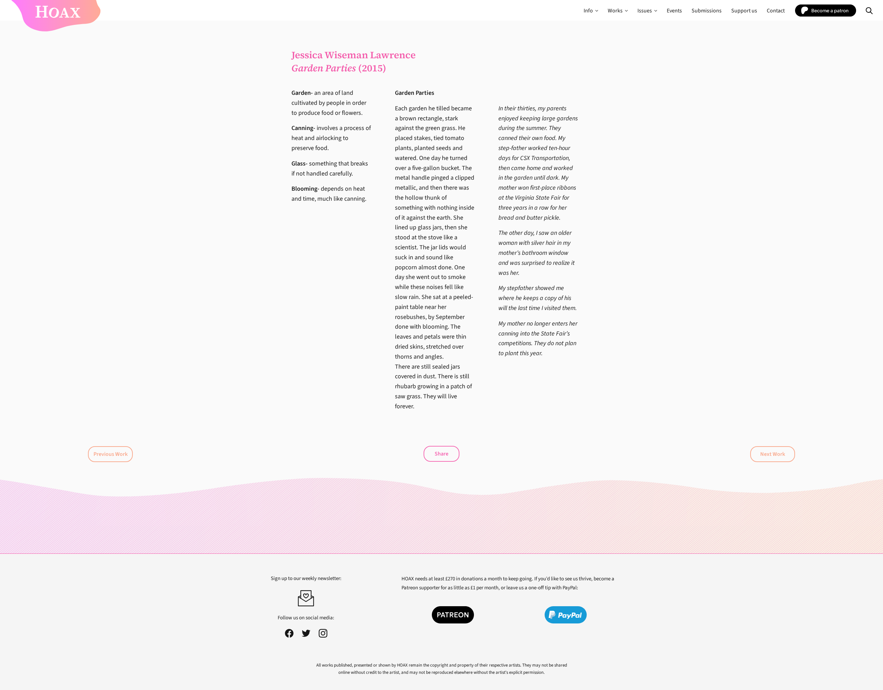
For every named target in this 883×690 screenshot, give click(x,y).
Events (674, 10)
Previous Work (110, 454)
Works (615, 10)
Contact (776, 10)
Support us (744, 10)
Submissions (707, 10)
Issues (644, 10)
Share (441, 454)
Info (588, 10)
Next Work (772, 454)
